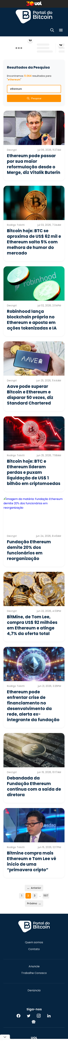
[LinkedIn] (49, 1016)
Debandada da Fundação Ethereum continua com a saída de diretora (34, 786)
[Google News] (33, 1022)
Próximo (34, 903)
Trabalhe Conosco (34, 973)
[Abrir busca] (52, 31)
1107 (45, 895)
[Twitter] (28, 1016)
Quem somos (34, 942)
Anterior (34, 888)
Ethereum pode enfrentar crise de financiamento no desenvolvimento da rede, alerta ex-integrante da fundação (33, 706)
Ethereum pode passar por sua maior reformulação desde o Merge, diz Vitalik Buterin (33, 164)
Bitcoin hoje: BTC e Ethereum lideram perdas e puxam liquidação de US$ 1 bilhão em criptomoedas (33, 472)
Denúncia (34, 990)
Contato (34, 949)
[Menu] (61, 31)
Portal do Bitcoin (34, 16)
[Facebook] (18, 1016)
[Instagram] (39, 1016)
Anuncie (34, 966)
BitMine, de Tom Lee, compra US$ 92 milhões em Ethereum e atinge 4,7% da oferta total (32, 625)
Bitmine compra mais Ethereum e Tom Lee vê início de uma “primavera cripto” (31, 861)
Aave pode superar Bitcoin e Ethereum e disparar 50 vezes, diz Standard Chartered (30, 394)
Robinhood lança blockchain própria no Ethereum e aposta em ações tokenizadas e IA (32, 319)
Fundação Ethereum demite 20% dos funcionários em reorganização (29, 550)
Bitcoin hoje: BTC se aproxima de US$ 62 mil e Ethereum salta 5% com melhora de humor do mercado (34, 242)
